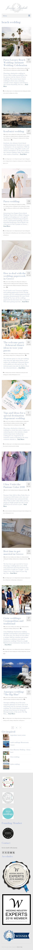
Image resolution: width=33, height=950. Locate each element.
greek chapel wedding (24, 158)
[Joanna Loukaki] (16, 8)
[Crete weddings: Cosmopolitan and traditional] (16, 600)
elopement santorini (8, 446)
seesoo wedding (15, 93)
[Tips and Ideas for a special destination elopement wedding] (16, 394)
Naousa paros (16, 232)
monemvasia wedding (19, 423)
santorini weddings (9, 93)
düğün (6, 651)
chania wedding (23, 134)
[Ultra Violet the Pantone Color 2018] (16, 466)
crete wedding (11, 136)
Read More (23, 154)
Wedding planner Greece (16, 374)
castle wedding (16, 281)
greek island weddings (24, 510)
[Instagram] (8, 852)
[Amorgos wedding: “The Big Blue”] (16, 673)
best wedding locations (16, 158)
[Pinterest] (11, 852)
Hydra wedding (15, 764)
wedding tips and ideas (20, 355)
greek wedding (11, 232)
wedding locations (6, 140)
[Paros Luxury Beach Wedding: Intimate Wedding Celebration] (16, 41)
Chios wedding (14, 757)
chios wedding (5, 136)
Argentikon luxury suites (18, 735)
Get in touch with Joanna (9, 848)
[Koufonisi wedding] (16, 113)
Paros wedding (17, 161)
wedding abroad (23, 651)
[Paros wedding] (16, 183)
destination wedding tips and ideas (17, 372)
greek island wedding (25, 136)
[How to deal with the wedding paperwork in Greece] (16, 255)
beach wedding (17, 68)
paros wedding (17, 70)
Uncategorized (23, 70)
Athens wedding (11, 68)
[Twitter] (6, 852)
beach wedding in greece (8, 158)
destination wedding (23, 68)
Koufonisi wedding (12, 138)
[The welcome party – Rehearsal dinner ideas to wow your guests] (16, 324)
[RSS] (13, 852)
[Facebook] (3, 852)
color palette (6, 510)
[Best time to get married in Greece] (16, 533)
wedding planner (6, 235)
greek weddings (12, 70)
